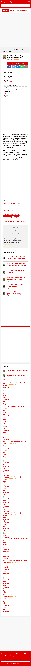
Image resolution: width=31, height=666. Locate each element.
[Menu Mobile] (29, 2)
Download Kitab (8, 210)
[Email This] (26, 66)
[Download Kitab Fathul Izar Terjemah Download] (6, 407)
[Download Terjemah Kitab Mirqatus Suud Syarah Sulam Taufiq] (4, 371)
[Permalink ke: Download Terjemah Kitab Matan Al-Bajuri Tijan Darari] (4, 258)
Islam (5, 81)
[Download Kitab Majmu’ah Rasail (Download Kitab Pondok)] (6, 595)
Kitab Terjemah (21, 221)
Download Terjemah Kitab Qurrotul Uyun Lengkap (16, 278)
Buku (5, 203)
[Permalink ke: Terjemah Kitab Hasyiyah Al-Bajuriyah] (4, 272)
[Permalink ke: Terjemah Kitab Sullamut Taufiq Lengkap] (4, 286)
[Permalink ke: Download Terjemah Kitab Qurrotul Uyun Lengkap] (4, 279)
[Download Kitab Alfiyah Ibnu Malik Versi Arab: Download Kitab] (6, 442)
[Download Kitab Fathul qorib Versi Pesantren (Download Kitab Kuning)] (6, 539)
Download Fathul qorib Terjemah (13, 207)
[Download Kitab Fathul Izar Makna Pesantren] (6, 383)
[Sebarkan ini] (9, 66)
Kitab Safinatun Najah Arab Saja (19, 477)
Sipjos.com (6, 93)
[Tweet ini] (14, 66)
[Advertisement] (15, 30)
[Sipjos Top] (7, 2)
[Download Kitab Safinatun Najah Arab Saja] (6, 477)
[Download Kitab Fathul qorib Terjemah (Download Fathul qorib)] (4, 376)
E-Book (17, 218)
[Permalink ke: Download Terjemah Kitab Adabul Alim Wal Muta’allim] (4, 265)
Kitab (8, 81)
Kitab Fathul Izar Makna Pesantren (20, 383)
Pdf (11, 81)
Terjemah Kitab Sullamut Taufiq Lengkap (15, 286)
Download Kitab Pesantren (11, 214)
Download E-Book (15, 203)
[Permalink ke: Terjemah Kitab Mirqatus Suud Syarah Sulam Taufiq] (4, 293)
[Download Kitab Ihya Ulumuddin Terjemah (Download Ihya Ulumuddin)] (6, 561)
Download (19, 63)
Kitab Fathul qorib (9, 221)
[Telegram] (18, 66)
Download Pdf (8, 218)
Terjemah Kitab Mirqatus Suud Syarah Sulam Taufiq (17, 293)
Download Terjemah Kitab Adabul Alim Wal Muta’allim (16, 264)
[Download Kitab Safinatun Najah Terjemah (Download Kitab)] (6, 513)
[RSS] (16, 659)
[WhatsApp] (22, 66)
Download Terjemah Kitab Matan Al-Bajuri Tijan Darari (16, 257)
